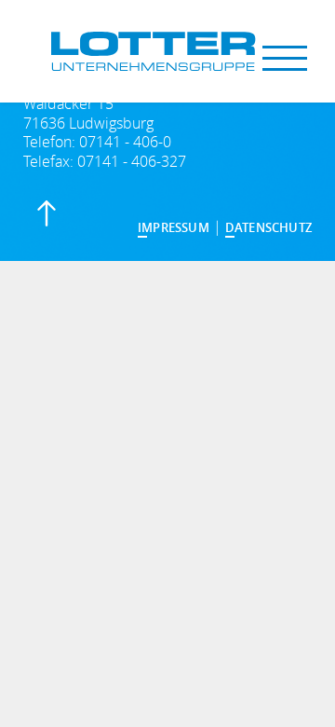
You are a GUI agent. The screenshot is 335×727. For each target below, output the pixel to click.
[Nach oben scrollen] (48, 216)
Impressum (173, 227)
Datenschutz (268, 227)
